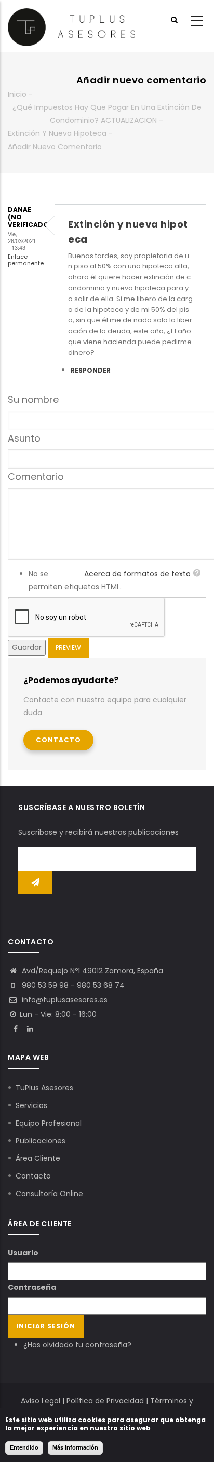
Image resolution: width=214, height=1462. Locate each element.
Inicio (17, 94)
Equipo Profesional (49, 1123)
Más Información (75, 1447)
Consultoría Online (49, 1193)
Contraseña (32, 1287)
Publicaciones (40, 1140)
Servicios (31, 1105)
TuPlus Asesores (44, 1088)
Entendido (24, 1447)
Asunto (24, 438)
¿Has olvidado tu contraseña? (77, 1345)
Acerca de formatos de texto (137, 574)
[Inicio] (71, 26)
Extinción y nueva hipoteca (57, 133)
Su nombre (33, 399)
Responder (91, 370)
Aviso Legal (40, 1401)
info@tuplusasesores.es (64, 1000)
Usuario (23, 1252)
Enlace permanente (26, 259)
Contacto (58, 739)
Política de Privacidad (105, 1401)
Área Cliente (38, 1158)
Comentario (36, 476)
